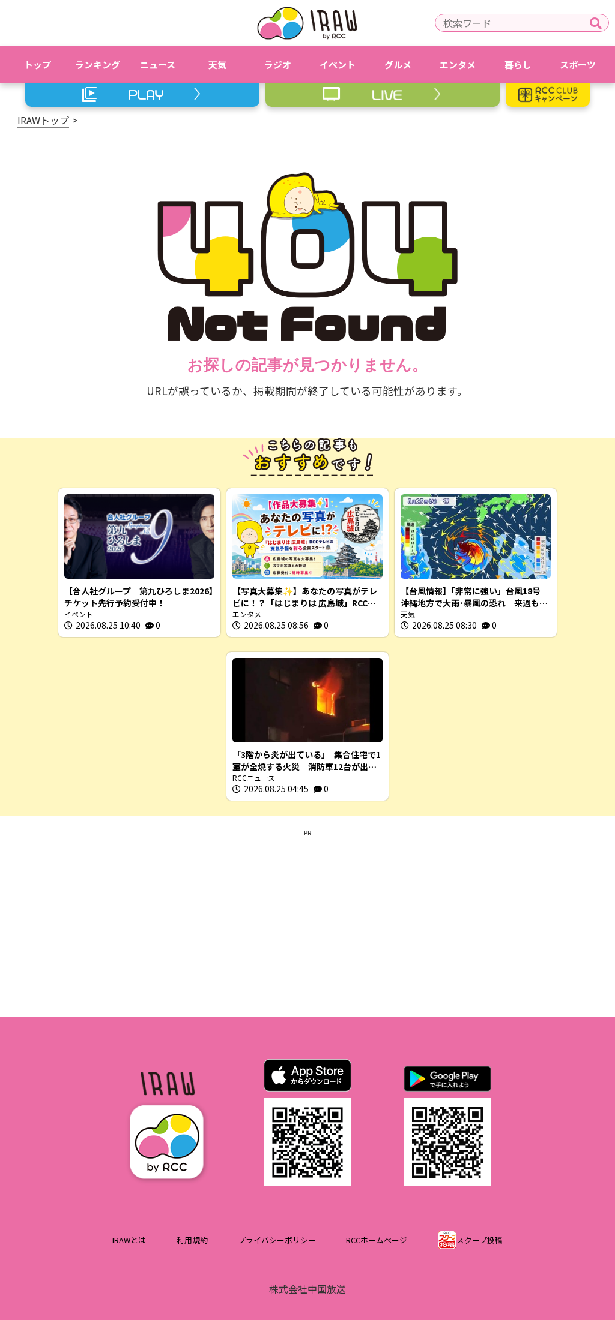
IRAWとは (129, 1240)
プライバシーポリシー (277, 1240)
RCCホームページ (376, 1240)
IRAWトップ (43, 120)
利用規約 (192, 1240)
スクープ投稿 (479, 1240)
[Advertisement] (307, 921)
